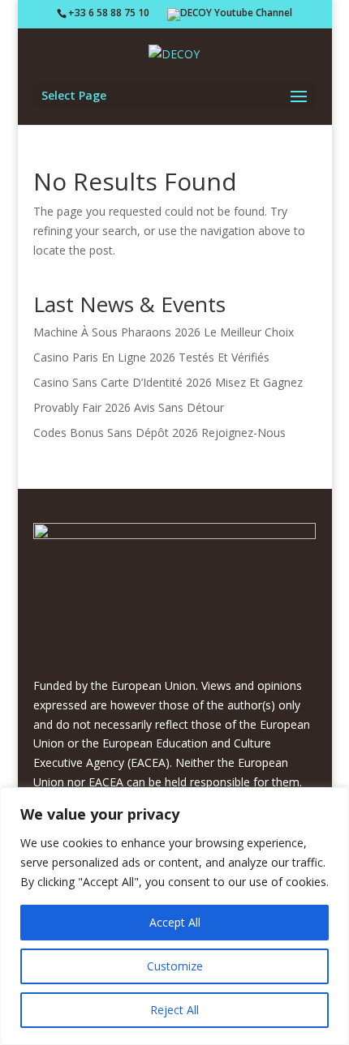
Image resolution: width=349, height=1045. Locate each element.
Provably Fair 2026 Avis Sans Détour (128, 407)
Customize (175, 966)
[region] (174, 916)
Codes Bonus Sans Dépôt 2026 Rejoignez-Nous (159, 432)
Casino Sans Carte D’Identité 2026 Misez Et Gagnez (168, 382)
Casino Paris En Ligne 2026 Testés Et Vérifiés (151, 357)
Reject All (174, 1009)
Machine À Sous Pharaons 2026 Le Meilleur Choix (163, 332)
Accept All (174, 922)
